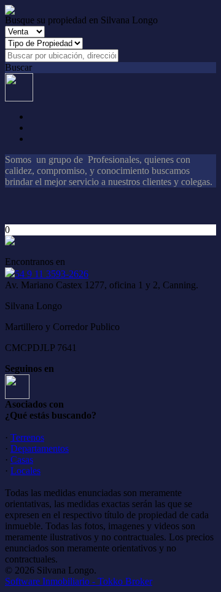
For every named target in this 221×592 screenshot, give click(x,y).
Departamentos (39, 448)
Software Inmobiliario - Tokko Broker (78, 581)
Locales (25, 470)
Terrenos (27, 437)
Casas (21, 459)
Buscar (18, 67)
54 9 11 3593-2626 (51, 274)
